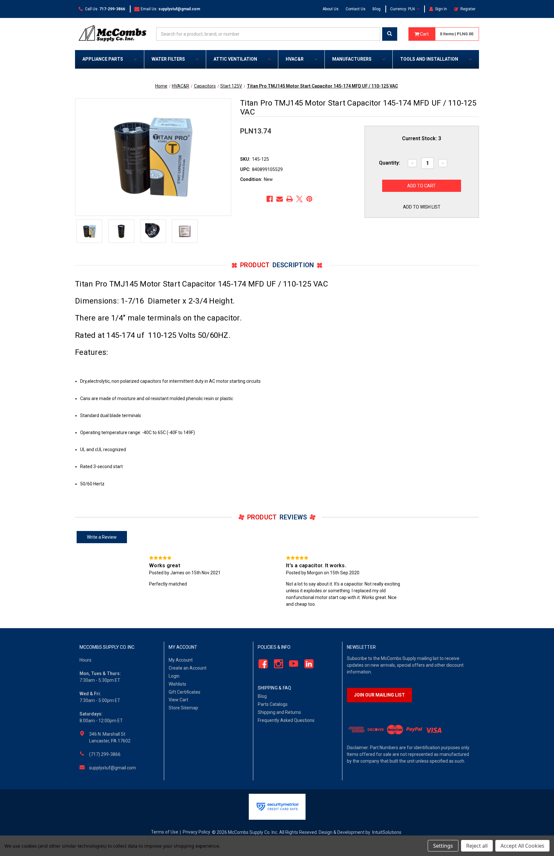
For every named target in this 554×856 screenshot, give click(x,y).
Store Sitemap (183, 707)
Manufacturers (352, 59)
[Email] (279, 198)
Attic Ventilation (235, 59)
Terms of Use (164, 832)
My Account (181, 660)
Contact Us (355, 9)
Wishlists (177, 684)
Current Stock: (421, 138)
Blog (377, 9)
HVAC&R (295, 59)
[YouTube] (292, 664)
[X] (299, 198)
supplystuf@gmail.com (112, 767)
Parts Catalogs (273, 704)
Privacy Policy (196, 832)
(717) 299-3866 (105, 754)
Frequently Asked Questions (286, 720)
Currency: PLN (403, 9)
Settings (443, 845)
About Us (331, 9)
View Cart (178, 699)
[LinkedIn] (307, 664)
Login (174, 676)
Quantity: (389, 163)
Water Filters (168, 59)
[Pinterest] (309, 198)
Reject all (477, 845)
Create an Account (187, 668)
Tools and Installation (429, 59)
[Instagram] (276, 664)
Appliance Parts (102, 59)
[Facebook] (269, 198)
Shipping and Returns (279, 712)
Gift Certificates (184, 692)
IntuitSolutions (386, 832)
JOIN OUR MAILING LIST (379, 695)
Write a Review (102, 537)
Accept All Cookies (522, 845)
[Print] (289, 198)
